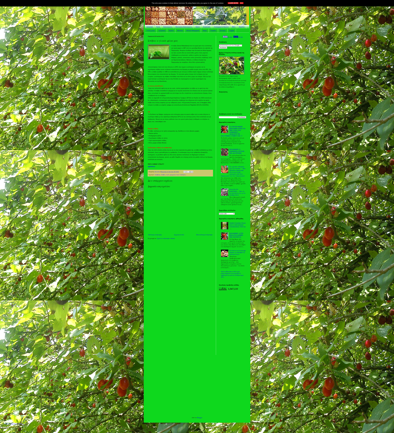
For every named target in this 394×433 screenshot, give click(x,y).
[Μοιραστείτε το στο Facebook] (190, 172)
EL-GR (229, 37)
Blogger (199, 417)
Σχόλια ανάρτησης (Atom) (166, 238)
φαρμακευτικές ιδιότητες (178, 175)
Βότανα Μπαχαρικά (192, 31)
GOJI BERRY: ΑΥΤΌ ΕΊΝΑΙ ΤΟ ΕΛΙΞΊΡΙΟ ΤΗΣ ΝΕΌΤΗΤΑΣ (236, 235)
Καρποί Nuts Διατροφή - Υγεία (195, 9)
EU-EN (240, 37)
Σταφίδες (213, 31)
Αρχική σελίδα (179, 235)
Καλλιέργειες (167, 27)
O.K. (241, 3)
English (231, 31)
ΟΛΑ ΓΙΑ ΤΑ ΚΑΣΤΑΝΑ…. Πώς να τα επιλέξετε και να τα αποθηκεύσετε (237, 192)
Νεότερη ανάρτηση (155, 235)
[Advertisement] (180, 257)
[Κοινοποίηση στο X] (188, 172)
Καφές (205, 31)
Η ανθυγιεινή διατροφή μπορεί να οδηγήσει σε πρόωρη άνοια (237, 252)
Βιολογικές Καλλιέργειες (184, 27)
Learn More (233, 3)
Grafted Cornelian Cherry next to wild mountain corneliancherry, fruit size (237, 225)
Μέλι (233, 27)
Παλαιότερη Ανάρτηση (204, 235)
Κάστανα (180, 31)
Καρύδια (242, 27)
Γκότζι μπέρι (151, 31)
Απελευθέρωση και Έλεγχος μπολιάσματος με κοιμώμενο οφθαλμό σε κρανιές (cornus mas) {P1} (232, 274)
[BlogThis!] (186, 172)
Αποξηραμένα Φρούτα (221, 27)
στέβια (163, 175)
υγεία (167, 175)
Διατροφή (149, 27)
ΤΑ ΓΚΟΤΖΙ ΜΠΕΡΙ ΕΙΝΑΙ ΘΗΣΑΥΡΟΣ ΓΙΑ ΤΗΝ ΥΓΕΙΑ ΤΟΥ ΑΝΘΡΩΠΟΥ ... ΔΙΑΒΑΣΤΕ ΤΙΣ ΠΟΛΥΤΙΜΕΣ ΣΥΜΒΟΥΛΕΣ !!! (233, 131)
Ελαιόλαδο (206, 27)
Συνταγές (223, 31)
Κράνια (171, 31)
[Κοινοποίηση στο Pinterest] (192, 172)
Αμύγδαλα (161, 31)
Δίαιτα (197, 27)
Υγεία (158, 27)
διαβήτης (157, 175)
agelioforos (151, 166)
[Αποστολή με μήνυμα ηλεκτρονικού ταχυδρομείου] (184, 172)
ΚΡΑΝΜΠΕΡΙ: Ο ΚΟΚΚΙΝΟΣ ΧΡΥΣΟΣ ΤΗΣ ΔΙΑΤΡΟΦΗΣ (236, 151)
